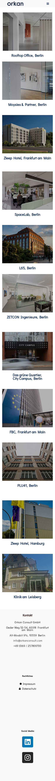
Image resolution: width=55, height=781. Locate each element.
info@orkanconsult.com (28, 640)
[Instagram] (27, 757)
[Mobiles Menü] (48, 3)
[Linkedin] (27, 741)
